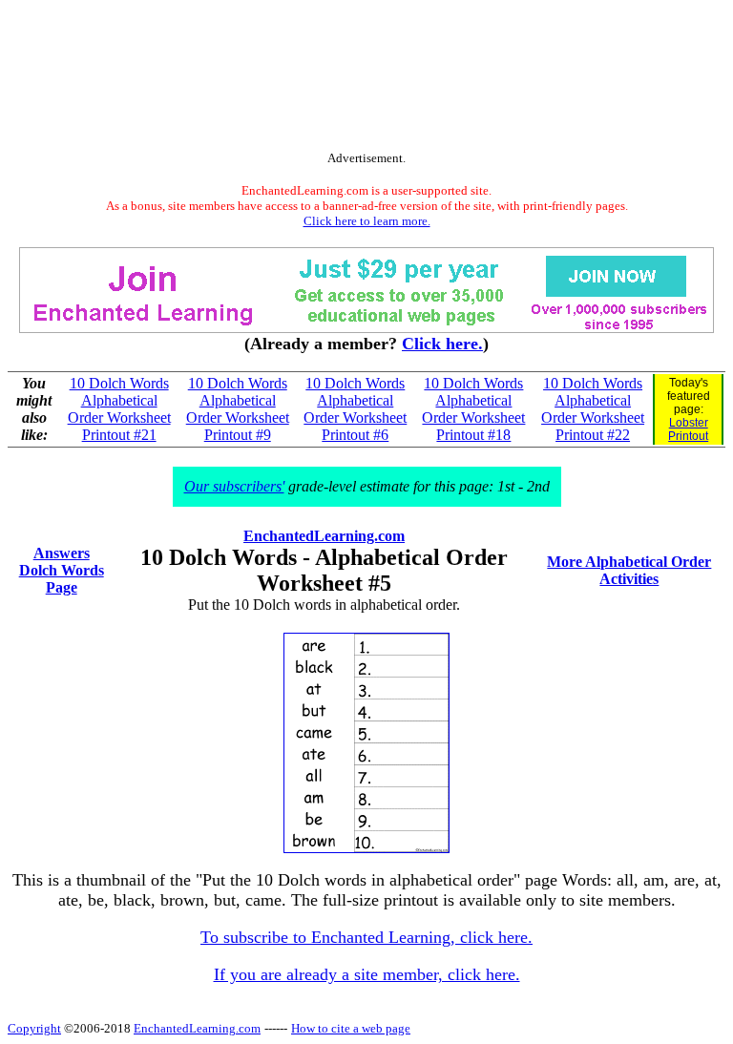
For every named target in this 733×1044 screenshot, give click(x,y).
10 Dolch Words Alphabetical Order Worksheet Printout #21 (119, 409)
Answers (61, 553)
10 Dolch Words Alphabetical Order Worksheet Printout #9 (237, 409)
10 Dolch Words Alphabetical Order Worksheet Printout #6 (355, 409)
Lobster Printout (688, 429)
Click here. (442, 343)
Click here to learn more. (367, 221)
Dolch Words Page (61, 578)
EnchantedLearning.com (324, 536)
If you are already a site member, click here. (367, 974)
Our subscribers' (234, 486)
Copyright (34, 1028)
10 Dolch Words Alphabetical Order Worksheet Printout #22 (592, 409)
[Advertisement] (366, 79)
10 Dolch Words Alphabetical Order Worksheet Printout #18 (473, 409)
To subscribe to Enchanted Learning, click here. (366, 937)
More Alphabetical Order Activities (629, 570)
